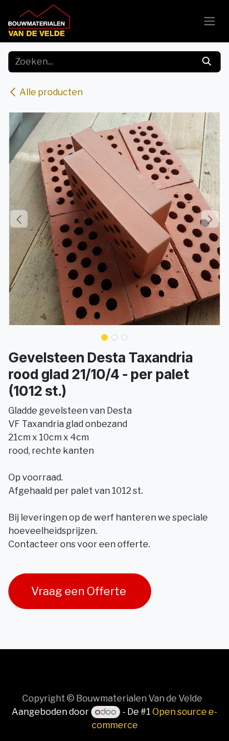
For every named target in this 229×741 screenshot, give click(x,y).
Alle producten (51, 92)
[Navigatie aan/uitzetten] (209, 21)
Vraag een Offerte (79, 591)
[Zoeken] (207, 61)
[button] (18, 219)
